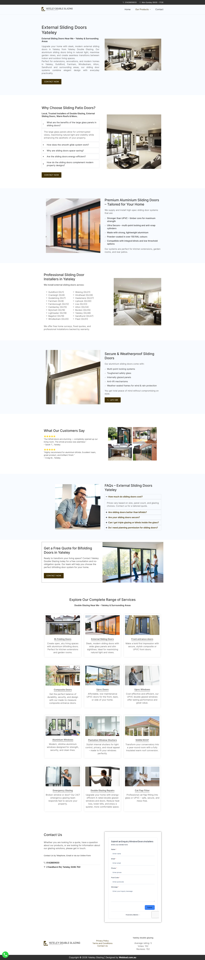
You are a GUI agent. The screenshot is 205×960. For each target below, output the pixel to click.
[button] (143, 9)
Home (128, 9)
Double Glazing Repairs (102, 790)
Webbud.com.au (127, 957)
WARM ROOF (142, 740)
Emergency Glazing (63, 790)
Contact (159, 9)
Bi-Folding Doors (62, 639)
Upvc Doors (102, 689)
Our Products (142, 9)
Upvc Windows (142, 689)
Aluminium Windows (62, 739)
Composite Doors (63, 689)
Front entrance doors (142, 639)
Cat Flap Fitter (142, 790)
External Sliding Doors (102, 639)
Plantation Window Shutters (102, 740)
